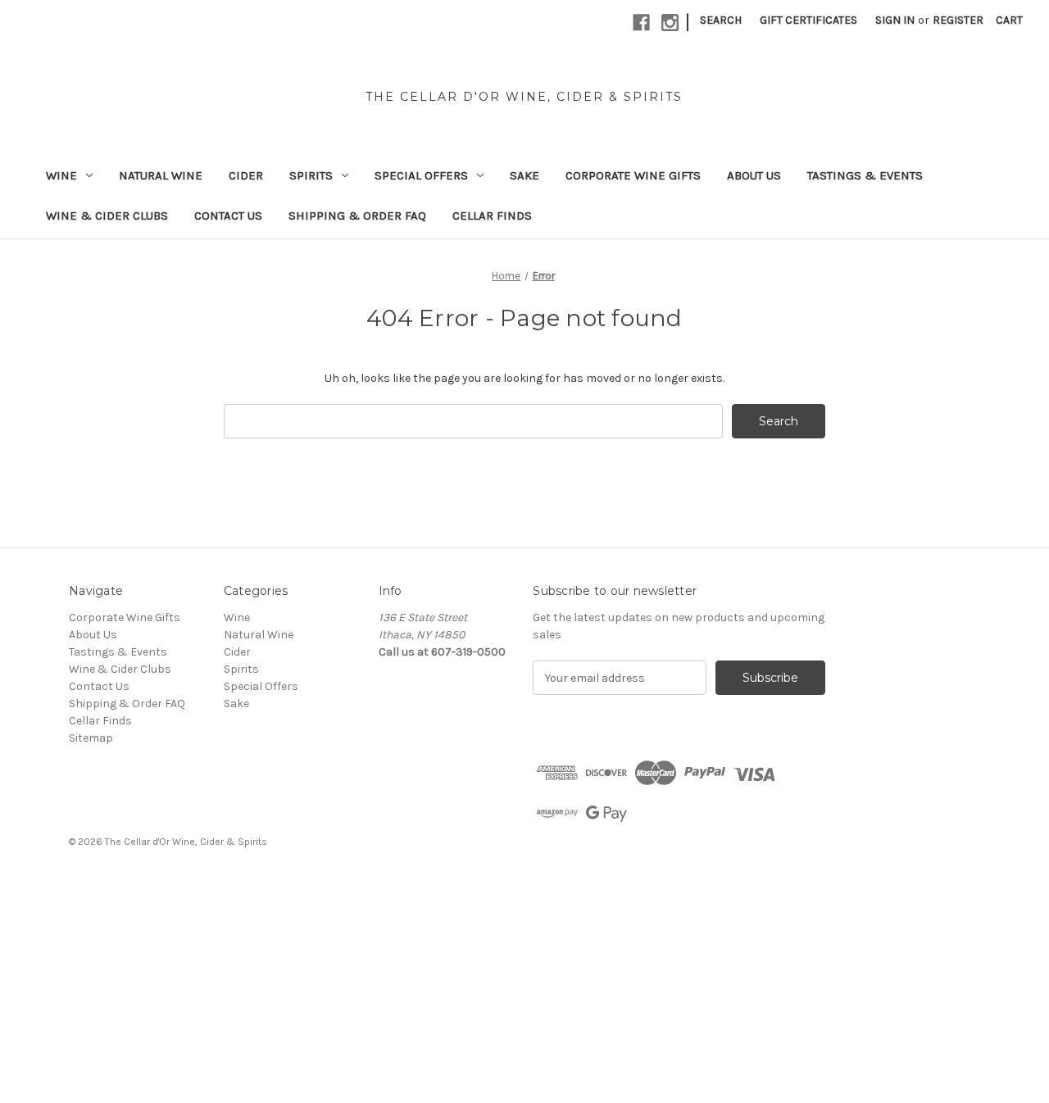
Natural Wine (160, 175)
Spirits (311, 175)
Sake (524, 175)
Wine (61, 175)
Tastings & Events (865, 175)
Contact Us (228, 215)
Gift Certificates (808, 20)
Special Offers (421, 175)
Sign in (895, 20)
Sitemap (91, 738)
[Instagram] (670, 22)
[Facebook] (641, 22)
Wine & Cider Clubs (107, 215)
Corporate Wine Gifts (633, 175)
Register (958, 20)
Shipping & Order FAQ (357, 215)
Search (721, 20)
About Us (754, 175)
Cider (246, 175)
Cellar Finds (492, 215)
